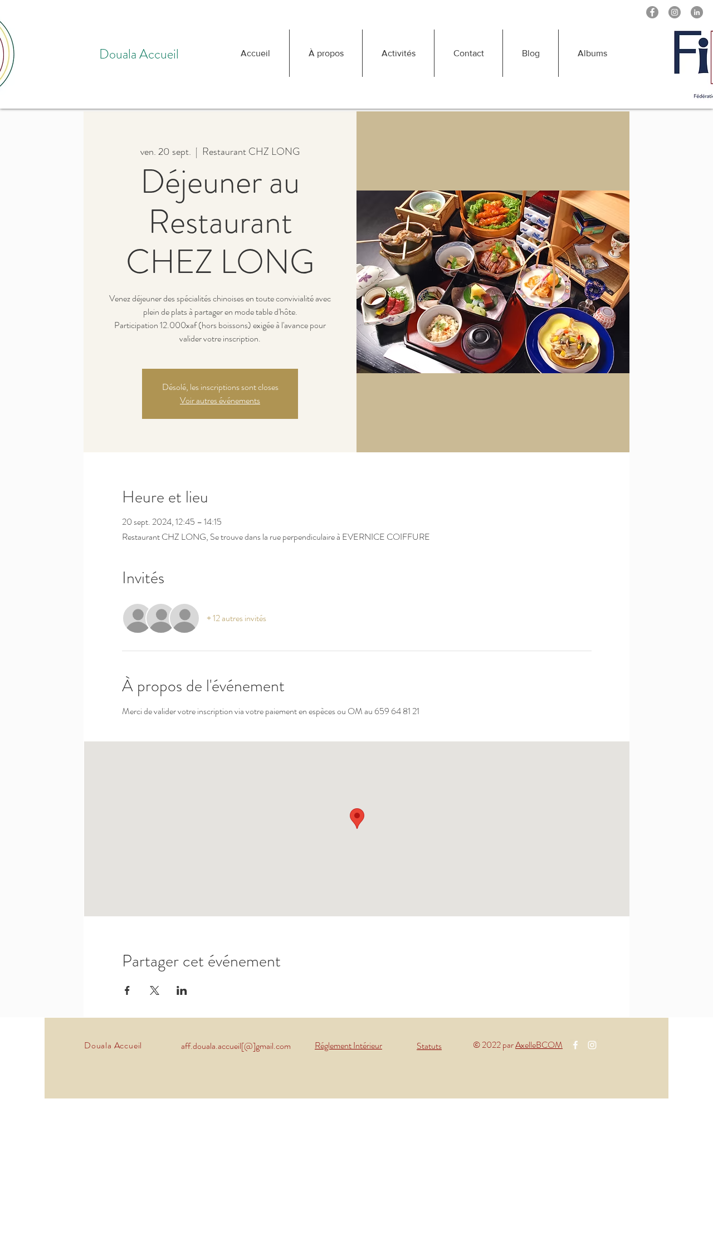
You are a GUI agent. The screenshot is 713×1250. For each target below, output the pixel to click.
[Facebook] (652, 12)
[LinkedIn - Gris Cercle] (697, 12)
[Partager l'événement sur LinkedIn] (182, 990)
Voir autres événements (220, 400)
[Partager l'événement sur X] (154, 990)
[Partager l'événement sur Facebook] (127, 990)
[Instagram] (674, 12)
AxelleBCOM (539, 1044)
